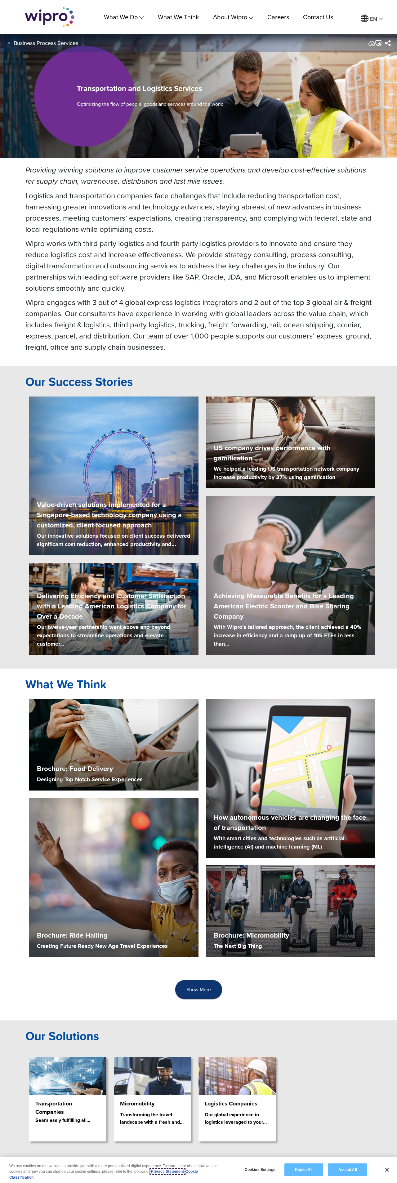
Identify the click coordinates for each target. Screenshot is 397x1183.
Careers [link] (278, 16)
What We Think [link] (178, 16)
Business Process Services (46, 43)
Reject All (303, 1169)
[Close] (387, 1169)
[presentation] (198, 990)
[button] (378, 43)
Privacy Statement (167, 1171)
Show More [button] (198, 989)
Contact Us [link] (318, 16)
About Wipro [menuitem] (230, 16)
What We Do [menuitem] (121, 16)
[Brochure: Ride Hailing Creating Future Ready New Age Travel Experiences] (113, 877)
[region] (198, 1170)
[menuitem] (372, 18)
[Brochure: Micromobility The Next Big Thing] (290, 910)
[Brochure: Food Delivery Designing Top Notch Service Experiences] (113, 744)
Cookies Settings (260, 1169)
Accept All (347, 1169)
